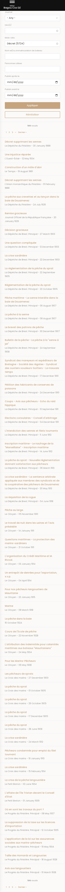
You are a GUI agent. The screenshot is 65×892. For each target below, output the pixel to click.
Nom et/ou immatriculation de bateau (23, 50)
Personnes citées (13, 63)
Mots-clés (10, 37)
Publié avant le (12, 89)
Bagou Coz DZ (12, 7)
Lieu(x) (8, 24)
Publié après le (12, 76)
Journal (8, 12)
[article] (32, 143)
